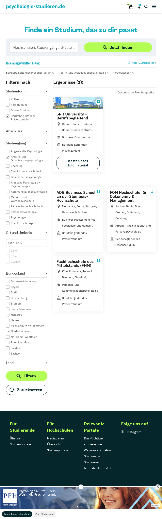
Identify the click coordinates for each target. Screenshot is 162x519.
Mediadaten (55, 438)
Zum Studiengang (44, 513)
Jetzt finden (121, 47)
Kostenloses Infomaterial (17, 513)
